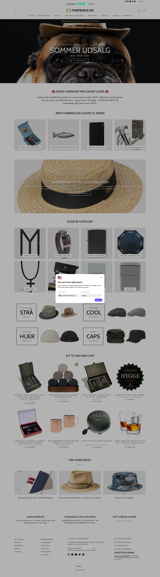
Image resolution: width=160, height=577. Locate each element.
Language (85, 292)
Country (62, 292)
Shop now (98, 300)
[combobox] (67, 296)
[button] (101, 277)
